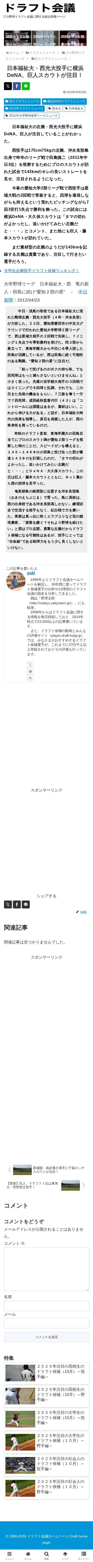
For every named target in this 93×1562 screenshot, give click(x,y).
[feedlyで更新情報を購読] (30, 671)
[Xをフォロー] (30, 664)
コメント (14, 1243)
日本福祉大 (76, 108)
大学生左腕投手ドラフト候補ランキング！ (41, 271)
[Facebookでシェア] (17, 86)
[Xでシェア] (8, 86)
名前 (8, 1297)
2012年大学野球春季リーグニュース (33, 115)
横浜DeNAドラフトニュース (66, 101)
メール (10, 1314)
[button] (83, 969)
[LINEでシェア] (26, 86)
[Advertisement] (46, 734)
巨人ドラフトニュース (24, 101)
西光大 (56, 108)
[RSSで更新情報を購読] (30, 677)
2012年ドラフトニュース (26, 108)
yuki (31, 573)
